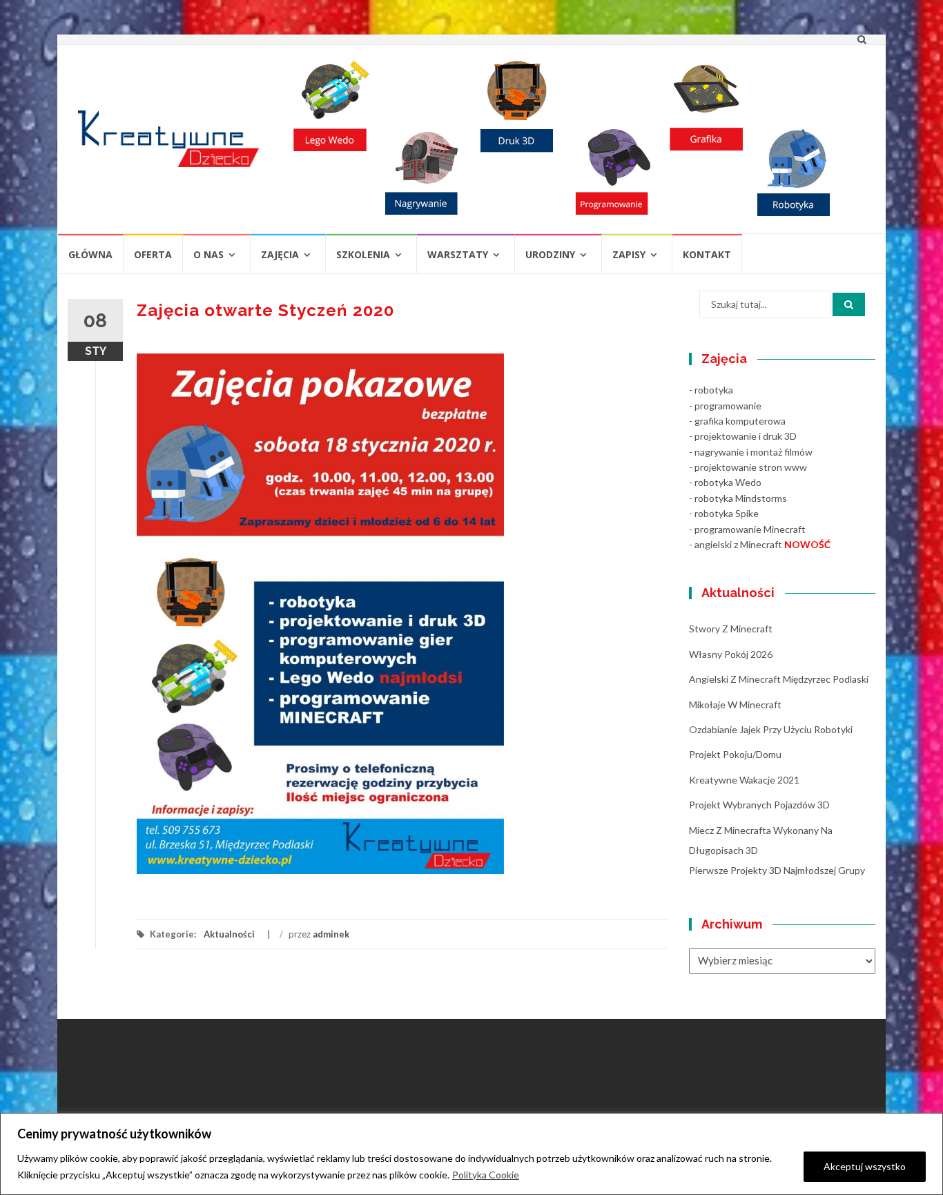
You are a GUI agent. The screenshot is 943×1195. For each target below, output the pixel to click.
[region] (471, 1154)
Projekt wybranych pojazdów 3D (759, 804)
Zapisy (628, 254)
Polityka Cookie (485, 1175)
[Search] (849, 304)
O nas (208, 254)
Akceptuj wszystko (865, 1166)
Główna (90, 254)
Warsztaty (457, 254)
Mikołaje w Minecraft (735, 704)
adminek (331, 934)
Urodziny (550, 254)
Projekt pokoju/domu (735, 754)
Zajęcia (280, 254)
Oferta (153, 254)
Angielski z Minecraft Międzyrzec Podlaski (778, 679)
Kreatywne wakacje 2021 (744, 780)
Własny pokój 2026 (730, 654)
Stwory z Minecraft (730, 628)
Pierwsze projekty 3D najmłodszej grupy (777, 870)
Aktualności (229, 934)
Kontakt (707, 254)
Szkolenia (363, 254)
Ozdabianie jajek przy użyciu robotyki (771, 729)
